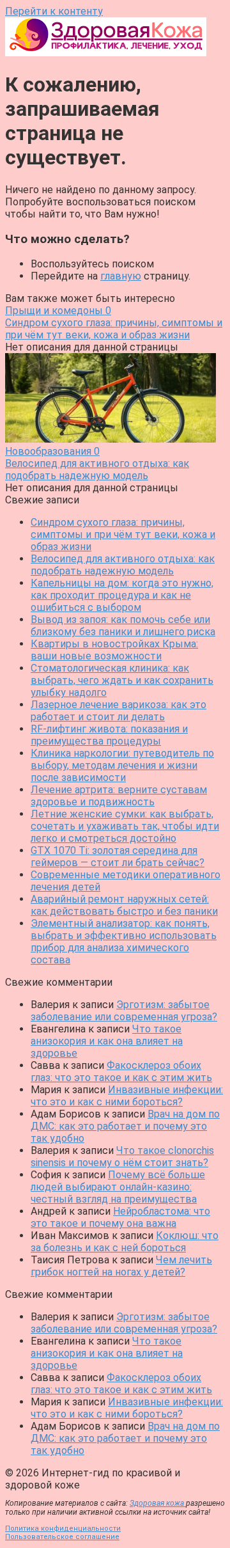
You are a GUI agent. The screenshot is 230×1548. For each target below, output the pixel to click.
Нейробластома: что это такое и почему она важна (120, 1217)
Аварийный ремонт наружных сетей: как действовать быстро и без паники (124, 905)
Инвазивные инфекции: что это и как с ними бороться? (127, 1096)
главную (120, 276)
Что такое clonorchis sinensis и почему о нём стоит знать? (122, 1156)
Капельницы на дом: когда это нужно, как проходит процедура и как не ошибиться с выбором (122, 595)
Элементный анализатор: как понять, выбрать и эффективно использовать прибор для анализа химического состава (124, 941)
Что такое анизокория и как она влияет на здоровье (107, 1041)
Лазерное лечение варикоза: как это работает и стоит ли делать (118, 711)
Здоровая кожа (158, 1503)
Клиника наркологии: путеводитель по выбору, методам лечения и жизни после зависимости (122, 765)
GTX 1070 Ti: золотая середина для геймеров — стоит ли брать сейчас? (117, 856)
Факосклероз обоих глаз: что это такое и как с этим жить (121, 1071)
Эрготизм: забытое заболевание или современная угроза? (124, 1011)
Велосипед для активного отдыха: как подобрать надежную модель (123, 565)
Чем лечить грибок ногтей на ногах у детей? (121, 1266)
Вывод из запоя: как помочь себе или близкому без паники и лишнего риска (123, 625)
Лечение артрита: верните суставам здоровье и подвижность (119, 796)
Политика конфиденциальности (63, 1528)
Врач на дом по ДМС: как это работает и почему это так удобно (125, 1126)
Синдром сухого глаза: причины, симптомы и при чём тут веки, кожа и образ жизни (123, 534)
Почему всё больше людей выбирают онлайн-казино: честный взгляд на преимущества (118, 1187)
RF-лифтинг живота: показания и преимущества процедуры (109, 735)
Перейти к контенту (54, 11)
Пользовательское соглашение (62, 1537)
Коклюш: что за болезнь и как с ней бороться (124, 1241)
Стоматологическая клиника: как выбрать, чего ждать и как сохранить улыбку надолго (122, 680)
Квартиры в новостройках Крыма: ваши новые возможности (114, 650)
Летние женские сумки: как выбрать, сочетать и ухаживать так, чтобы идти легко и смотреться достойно (125, 826)
